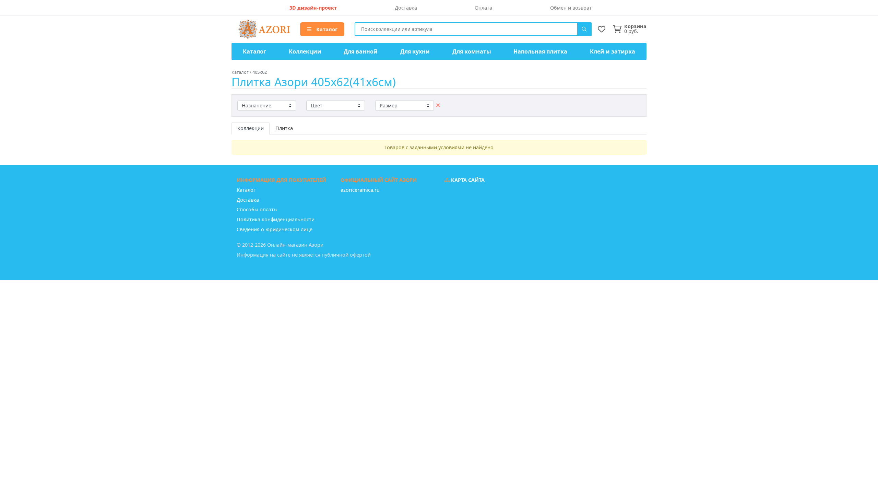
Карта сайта (467, 180)
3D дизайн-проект (313, 7)
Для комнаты (471, 51)
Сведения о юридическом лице (274, 229)
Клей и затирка (612, 51)
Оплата (483, 7)
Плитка (284, 128)
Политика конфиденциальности (276, 219)
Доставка (406, 7)
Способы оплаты (257, 209)
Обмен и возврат (571, 7)
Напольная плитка (540, 51)
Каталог (326, 29)
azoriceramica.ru (360, 190)
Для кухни (415, 51)
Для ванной (361, 51)
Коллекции (305, 51)
